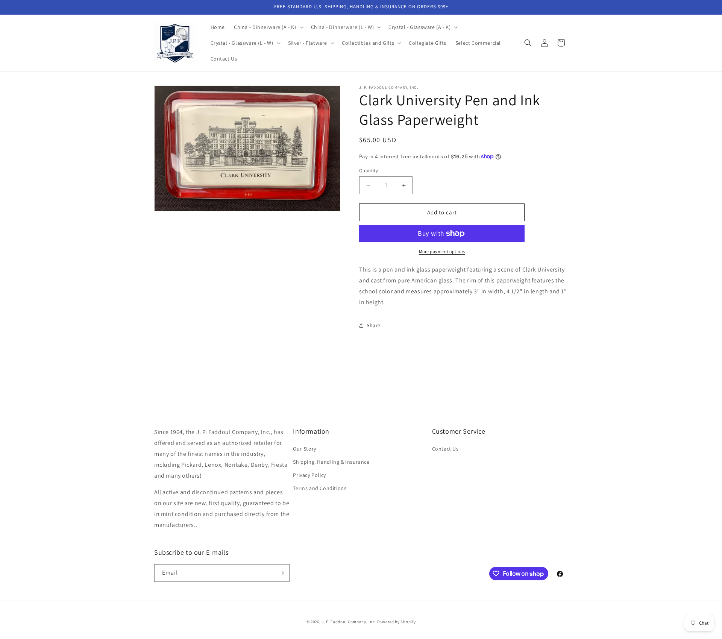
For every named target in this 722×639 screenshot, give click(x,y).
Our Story (304, 448)
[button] (267, 27)
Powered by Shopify (396, 621)
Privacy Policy (309, 475)
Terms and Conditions (319, 488)
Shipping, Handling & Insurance (331, 461)
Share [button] (374, 325)
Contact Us (445, 448)
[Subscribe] (281, 573)
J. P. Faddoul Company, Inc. (349, 621)
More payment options (442, 251)
